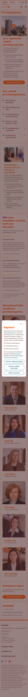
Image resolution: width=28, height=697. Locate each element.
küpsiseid (12, 333)
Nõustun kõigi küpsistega (14, 362)
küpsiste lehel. (17, 354)
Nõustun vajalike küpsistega (14, 367)
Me (4, 331)
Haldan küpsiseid (14, 373)
